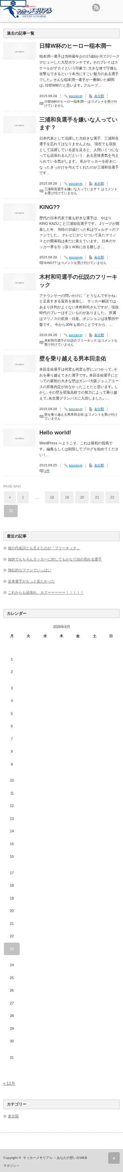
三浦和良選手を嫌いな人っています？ (78, 124)
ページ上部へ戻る (114, 1158)
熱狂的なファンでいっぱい (29, 570)
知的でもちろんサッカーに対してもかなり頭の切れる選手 (55, 559)
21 (97, 497)
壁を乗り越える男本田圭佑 (72, 358)
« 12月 (9, 1083)
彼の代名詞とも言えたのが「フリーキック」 (44, 548)
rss (96, 8)
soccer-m (75, 96)
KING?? (49, 207)
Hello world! (55, 433)
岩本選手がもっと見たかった (31, 581)
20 (82, 497)
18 (52, 497)
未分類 (99, 96)
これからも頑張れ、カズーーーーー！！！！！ (46, 592)
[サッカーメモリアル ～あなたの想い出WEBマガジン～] (27, 11)
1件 (47, 471)
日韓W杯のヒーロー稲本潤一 (75, 46)
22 (112, 497)
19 (67, 497)
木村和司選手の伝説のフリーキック (78, 281)
